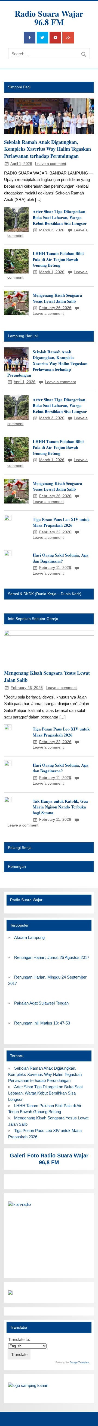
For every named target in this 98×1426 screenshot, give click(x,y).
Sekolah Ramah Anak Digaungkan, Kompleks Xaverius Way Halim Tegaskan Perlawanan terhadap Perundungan (47, 148)
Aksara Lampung (29, 937)
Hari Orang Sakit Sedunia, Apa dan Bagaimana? (60, 558)
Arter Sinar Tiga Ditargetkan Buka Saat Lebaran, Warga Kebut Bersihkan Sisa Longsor (60, 217)
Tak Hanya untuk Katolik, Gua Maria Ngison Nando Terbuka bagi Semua (60, 807)
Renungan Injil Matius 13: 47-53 (42, 1023)
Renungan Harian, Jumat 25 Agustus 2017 (51, 957)
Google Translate (79, 1362)
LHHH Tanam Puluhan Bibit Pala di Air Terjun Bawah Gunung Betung (58, 259)
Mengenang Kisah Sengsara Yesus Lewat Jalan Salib (57, 298)
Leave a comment (50, 164)
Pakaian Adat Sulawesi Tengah (41, 1003)
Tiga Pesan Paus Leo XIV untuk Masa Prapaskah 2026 (61, 522)
